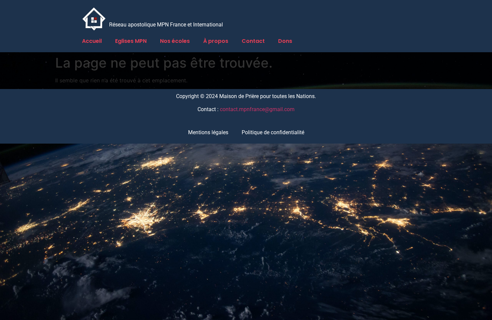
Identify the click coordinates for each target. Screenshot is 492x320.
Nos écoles (175, 41)
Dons (285, 41)
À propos (215, 41)
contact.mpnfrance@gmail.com (257, 109)
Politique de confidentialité (273, 132)
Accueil (92, 41)
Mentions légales (208, 132)
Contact (253, 41)
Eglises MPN (131, 41)
